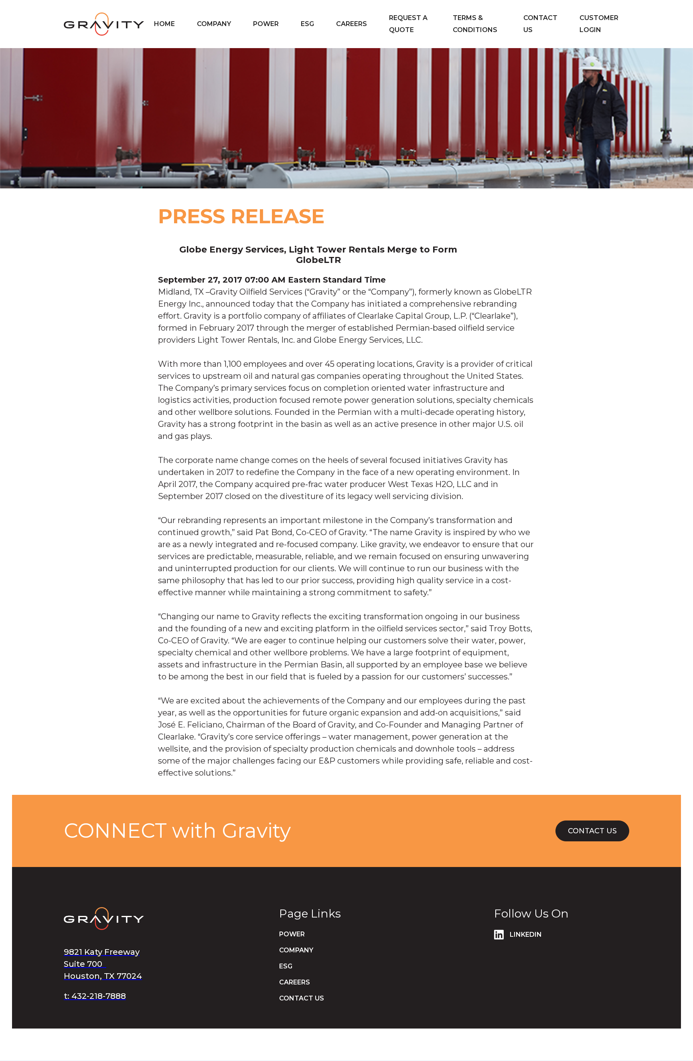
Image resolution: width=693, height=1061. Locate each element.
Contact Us (592, 831)
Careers (294, 982)
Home (164, 24)
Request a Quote (408, 24)
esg (307, 24)
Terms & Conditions (475, 24)
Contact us (540, 24)
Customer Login (599, 24)
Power (266, 24)
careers (351, 24)
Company (214, 24)
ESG (285, 966)
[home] (104, 23)
